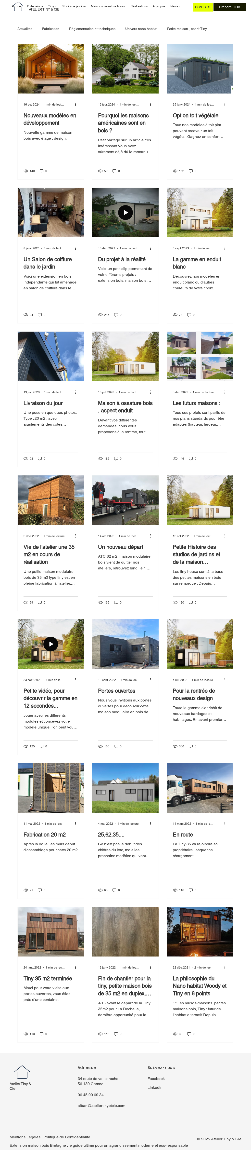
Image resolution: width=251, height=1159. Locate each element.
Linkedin (155, 1087)
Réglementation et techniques (92, 29)
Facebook (156, 1078)
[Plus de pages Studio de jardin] (85, 6)
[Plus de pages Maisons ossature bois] (124, 6)
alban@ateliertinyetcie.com (101, 1105)
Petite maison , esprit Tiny (187, 29)
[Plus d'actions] (77, 105)
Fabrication (50, 29)
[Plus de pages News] (179, 6)
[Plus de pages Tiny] (55, 6)
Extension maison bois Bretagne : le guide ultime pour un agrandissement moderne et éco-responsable (99, 1145)
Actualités (24, 29)
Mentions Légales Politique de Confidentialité (50, 1137)
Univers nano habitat (141, 29)
